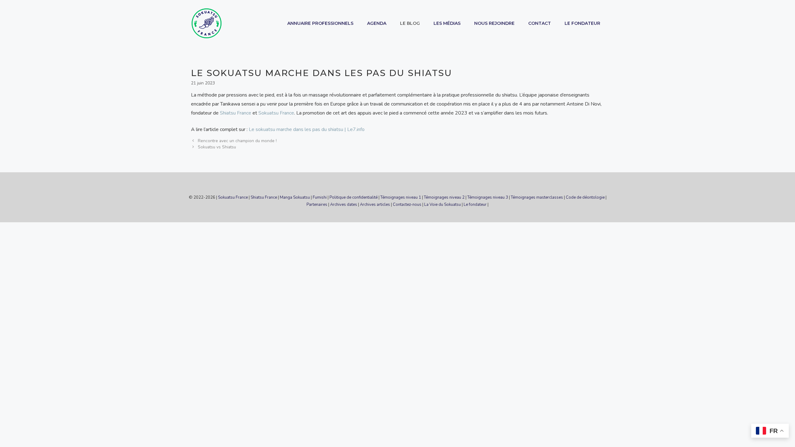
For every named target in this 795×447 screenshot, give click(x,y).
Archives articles (375, 204)
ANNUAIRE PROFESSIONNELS (320, 23)
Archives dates (343, 204)
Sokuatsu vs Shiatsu (217, 147)
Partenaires (317, 204)
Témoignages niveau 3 (487, 197)
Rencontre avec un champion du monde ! (237, 141)
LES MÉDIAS (447, 23)
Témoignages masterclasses (537, 197)
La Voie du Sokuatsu (442, 204)
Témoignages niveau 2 (444, 197)
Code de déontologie (585, 197)
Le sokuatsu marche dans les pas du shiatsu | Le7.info (307, 129)
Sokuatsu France (276, 113)
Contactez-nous (407, 204)
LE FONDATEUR (582, 23)
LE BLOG (410, 23)
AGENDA (376, 23)
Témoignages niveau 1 (400, 197)
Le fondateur (475, 204)
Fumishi (320, 197)
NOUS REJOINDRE (494, 23)
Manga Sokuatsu (295, 197)
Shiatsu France (235, 113)
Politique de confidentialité (353, 197)
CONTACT (539, 23)
